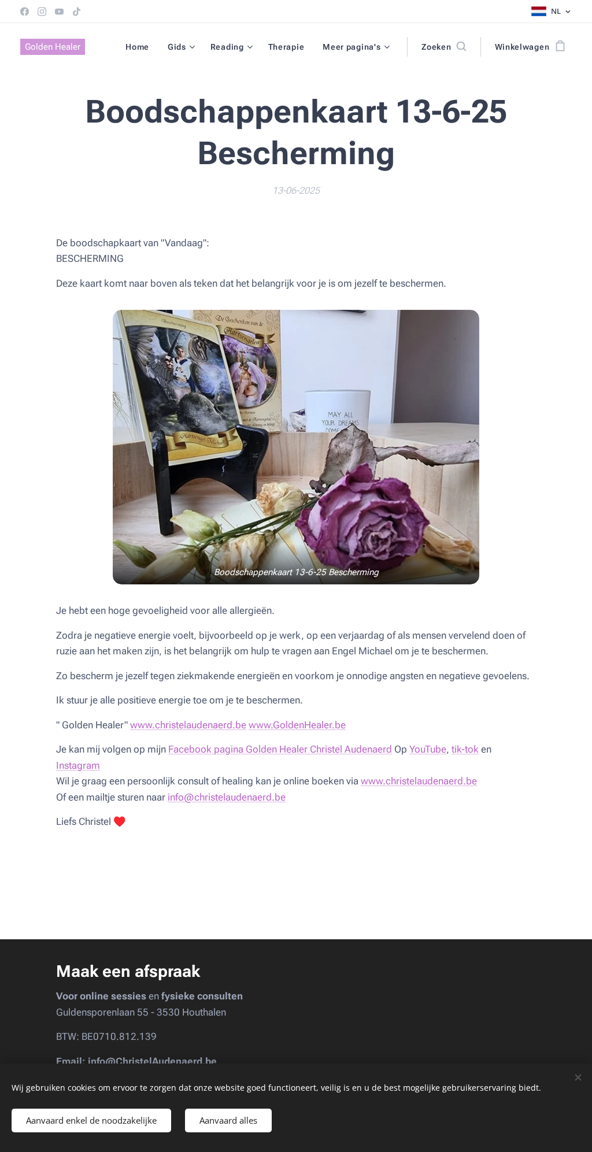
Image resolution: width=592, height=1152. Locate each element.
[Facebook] (24, 11)
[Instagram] (42, 11)
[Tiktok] (76, 11)
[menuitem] (140, 46)
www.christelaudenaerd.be (188, 725)
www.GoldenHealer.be (297, 725)
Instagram (78, 765)
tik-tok (465, 749)
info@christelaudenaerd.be (227, 797)
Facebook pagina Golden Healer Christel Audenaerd (280, 749)
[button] (443, 46)
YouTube (427, 749)
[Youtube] (59, 11)
